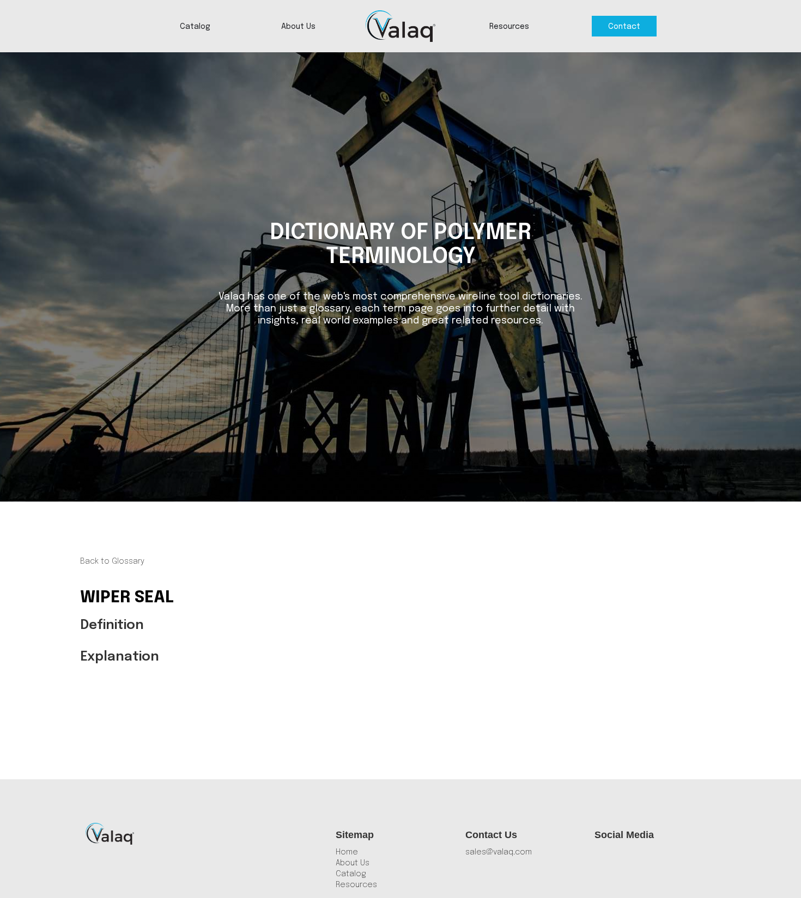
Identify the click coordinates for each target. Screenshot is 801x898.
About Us (298, 26)
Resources (509, 26)
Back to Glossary (112, 561)
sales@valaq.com (498, 852)
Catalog (195, 26)
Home (347, 852)
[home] (400, 26)
